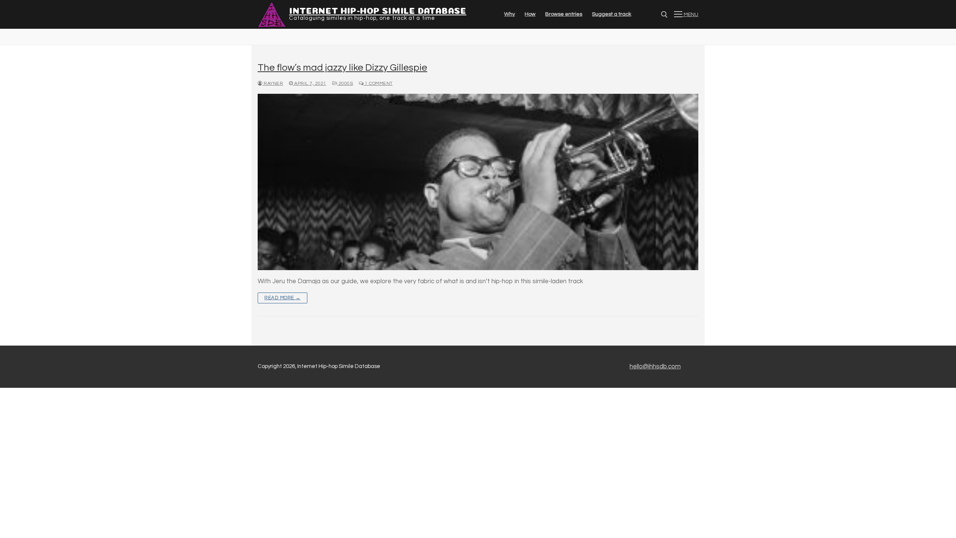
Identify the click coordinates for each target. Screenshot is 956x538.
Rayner (273, 83)
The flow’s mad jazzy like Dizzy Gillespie (342, 67)
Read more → (282, 297)
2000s (345, 83)
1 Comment (378, 83)
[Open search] (664, 14)
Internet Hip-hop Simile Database (377, 9)
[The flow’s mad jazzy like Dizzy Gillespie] (478, 182)
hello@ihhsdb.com (655, 366)
